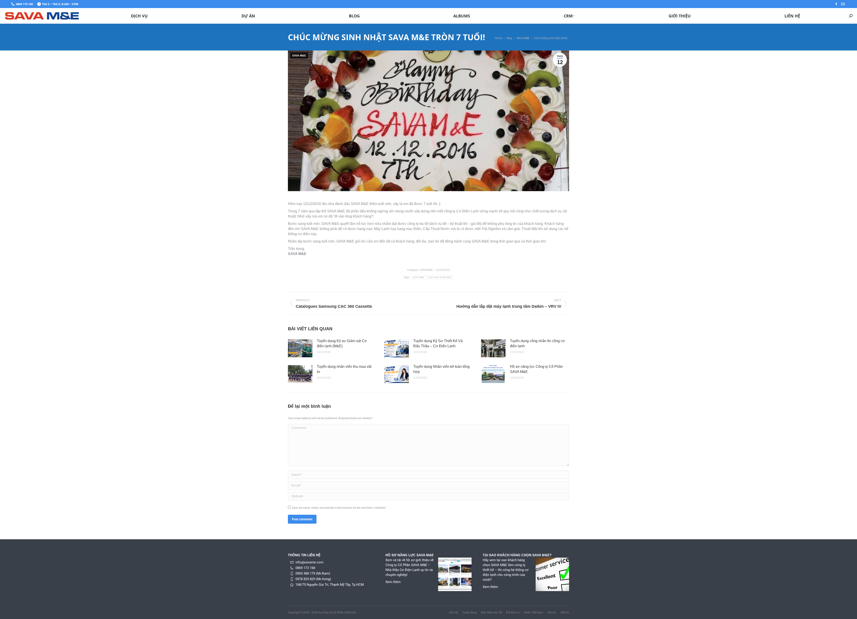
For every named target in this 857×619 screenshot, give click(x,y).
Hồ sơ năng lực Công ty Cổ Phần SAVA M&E (536, 369)
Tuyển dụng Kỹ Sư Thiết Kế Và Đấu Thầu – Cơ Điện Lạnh (438, 343)
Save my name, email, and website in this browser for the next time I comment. (339, 507)
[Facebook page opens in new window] (836, 4)
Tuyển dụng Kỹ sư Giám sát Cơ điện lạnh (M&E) (342, 343)
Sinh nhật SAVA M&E (439, 277)
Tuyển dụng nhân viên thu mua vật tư (344, 369)
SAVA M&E (299, 55)
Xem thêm (393, 582)
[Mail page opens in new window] (843, 4)
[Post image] (300, 348)
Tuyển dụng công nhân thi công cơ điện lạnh (537, 343)
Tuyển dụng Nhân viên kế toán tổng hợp (441, 369)
